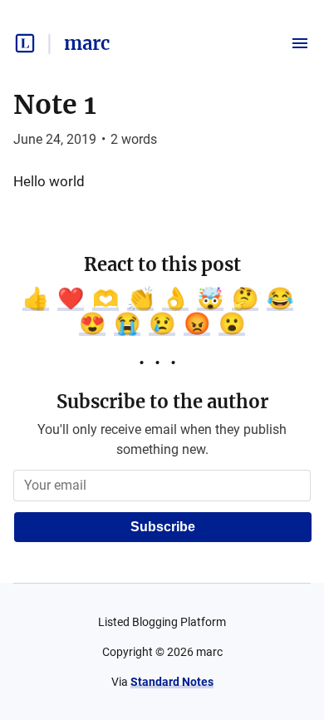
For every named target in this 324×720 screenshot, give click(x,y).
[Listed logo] (25, 43)
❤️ (70, 298)
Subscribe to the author (162, 401)
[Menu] (300, 43)
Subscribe (162, 527)
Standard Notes (172, 681)
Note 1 (54, 104)
